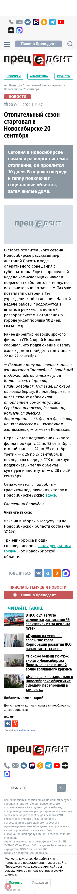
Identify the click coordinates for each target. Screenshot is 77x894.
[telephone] (11, 22)
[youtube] (61, 22)
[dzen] (11, 30)
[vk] (27, 22)
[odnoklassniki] (44, 22)
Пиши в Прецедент (38, 43)
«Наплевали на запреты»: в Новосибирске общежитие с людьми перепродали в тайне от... (49, 683)
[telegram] (52, 22)
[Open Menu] (7, 44)
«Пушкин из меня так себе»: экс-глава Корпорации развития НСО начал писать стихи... (49, 642)
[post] (19, 22)
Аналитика (39, 76)
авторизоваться (16, 710)
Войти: (9, 717)
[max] (19, 30)
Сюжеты (63, 76)
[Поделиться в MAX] (66, 573)
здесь (51, 495)
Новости (14, 76)
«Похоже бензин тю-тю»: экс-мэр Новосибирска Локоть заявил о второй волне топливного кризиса (49, 662)
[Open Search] (70, 44)
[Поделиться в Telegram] (48, 573)
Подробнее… (14, 889)
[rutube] (36, 22)
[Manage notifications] (8, 886)
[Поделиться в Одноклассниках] (57, 573)
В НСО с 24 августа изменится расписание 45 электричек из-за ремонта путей (48, 622)
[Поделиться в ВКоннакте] (38, 573)
